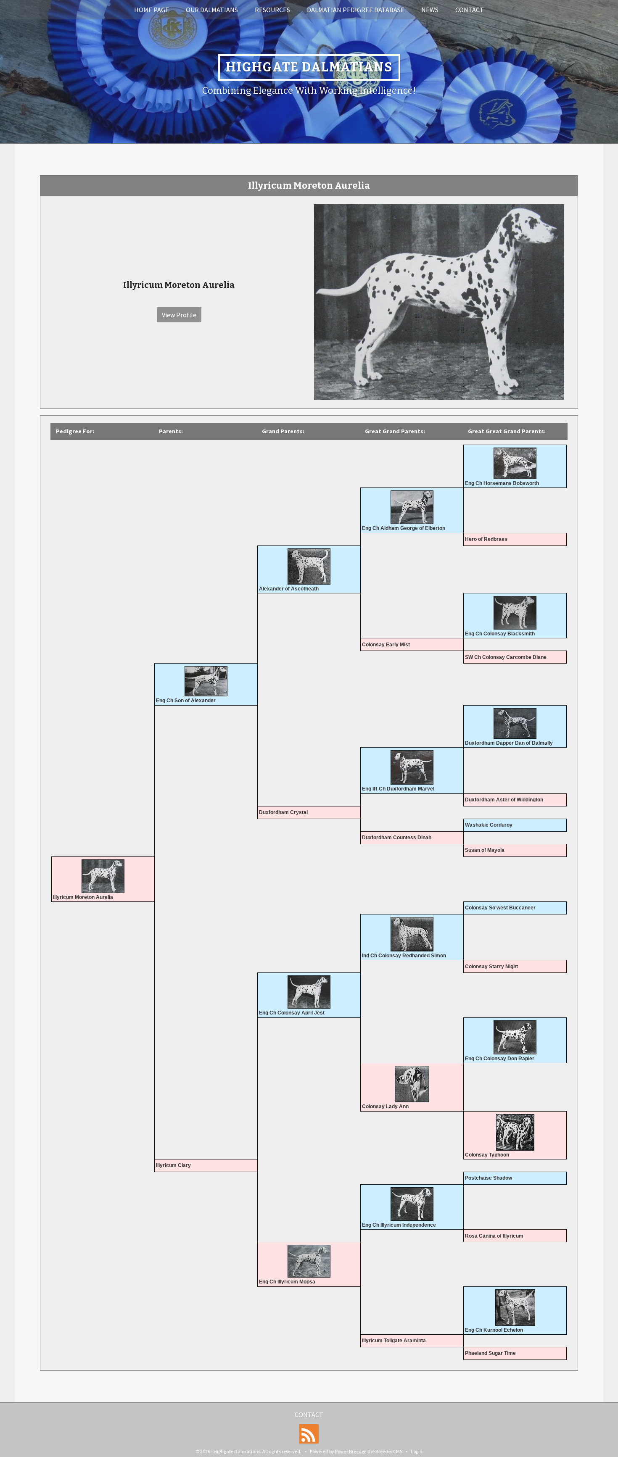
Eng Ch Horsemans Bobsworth (502, 483)
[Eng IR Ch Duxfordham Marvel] (412, 767)
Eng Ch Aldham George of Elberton (403, 528)
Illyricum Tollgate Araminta (394, 1341)
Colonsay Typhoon (487, 1155)
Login (417, 1451)
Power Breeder (350, 1451)
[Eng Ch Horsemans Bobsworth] (515, 463)
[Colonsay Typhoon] (515, 1132)
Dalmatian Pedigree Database (355, 9)
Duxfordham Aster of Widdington (504, 800)
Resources (272, 9)
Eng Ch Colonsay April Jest (292, 1013)
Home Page (151, 9)
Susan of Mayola (484, 850)
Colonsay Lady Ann (385, 1106)
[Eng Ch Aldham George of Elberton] (412, 507)
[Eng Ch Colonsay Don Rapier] (515, 1037)
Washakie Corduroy (488, 825)
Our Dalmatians (212, 9)
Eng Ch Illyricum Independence (399, 1225)
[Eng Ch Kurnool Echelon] (515, 1307)
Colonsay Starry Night (491, 967)
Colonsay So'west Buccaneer (500, 908)
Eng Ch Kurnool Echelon (494, 1330)
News (429, 9)
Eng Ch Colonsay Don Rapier (499, 1059)
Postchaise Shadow (488, 1178)
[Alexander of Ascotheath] (309, 566)
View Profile (179, 315)
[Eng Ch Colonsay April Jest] (309, 992)
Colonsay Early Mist (386, 645)
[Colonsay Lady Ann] (412, 1084)
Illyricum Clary (173, 1165)
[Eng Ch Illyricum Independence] (412, 1204)
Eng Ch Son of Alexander (186, 700)
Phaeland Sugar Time (490, 1353)
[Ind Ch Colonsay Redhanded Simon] (412, 934)
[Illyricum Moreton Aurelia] (439, 301)
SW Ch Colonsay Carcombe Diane (506, 657)
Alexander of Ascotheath (289, 589)
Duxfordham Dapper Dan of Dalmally (509, 743)
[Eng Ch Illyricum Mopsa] (309, 1261)
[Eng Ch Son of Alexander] (206, 681)
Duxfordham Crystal (283, 812)
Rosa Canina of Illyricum (494, 1236)
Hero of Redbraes (486, 539)
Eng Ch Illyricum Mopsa (287, 1282)
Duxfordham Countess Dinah (396, 837)
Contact (469, 9)
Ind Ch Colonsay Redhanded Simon (404, 956)
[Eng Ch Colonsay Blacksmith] (515, 613)
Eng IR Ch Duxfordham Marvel (398, 789)
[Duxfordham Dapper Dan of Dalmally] (515, 723)
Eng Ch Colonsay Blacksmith (500, 634)
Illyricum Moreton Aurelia (83, 897)
